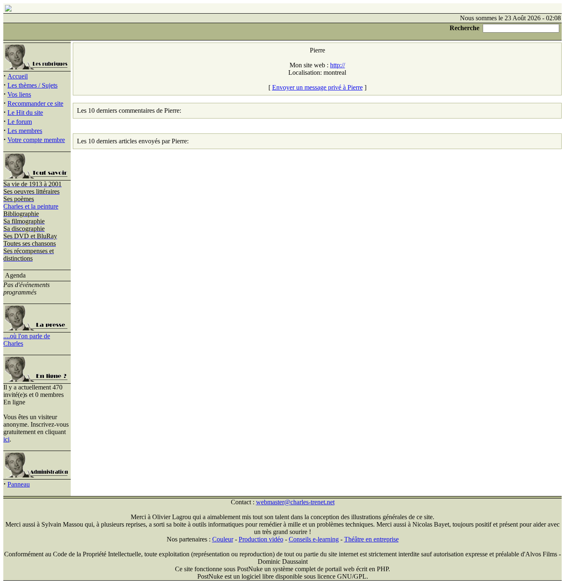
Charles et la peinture (30, 206)
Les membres (24, 130)
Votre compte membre (36, 139)
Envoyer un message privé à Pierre (317, 87)
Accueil (17, 76)
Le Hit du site (25, 112)
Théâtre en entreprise (371, 539)
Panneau (18, 484)
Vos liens (19, 94)
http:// (337, 65)
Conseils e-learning (314, 539)
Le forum (19, 121)
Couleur (222, 539)
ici (6, 439)
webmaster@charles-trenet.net (295, 502)
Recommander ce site (35, 103)
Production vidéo (261, 539)
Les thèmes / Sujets (32, 85)
